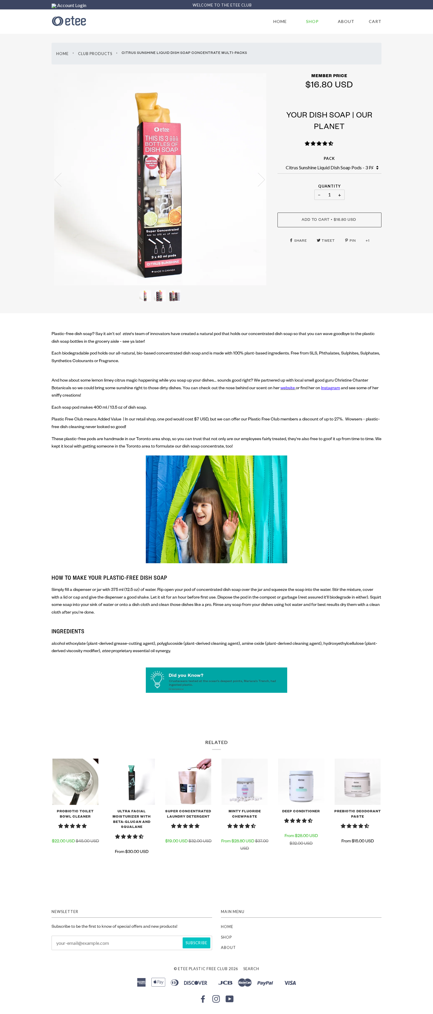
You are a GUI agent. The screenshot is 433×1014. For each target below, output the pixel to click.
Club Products (95, 53)
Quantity (329, 186)
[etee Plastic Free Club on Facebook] (203, 1000)
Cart (375, 21)
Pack (329, 158)
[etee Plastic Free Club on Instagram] (216, 1000)
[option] (160, 179)
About (346, 21)
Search (251, 968)
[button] (319, 144)
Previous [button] (62, 179)
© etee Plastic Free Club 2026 (206, 968)
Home (280, 21)
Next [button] (258, 179)
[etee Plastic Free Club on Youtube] (230, 1000)
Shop (312, 21)
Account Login (71, 5)
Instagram (330, 388)
